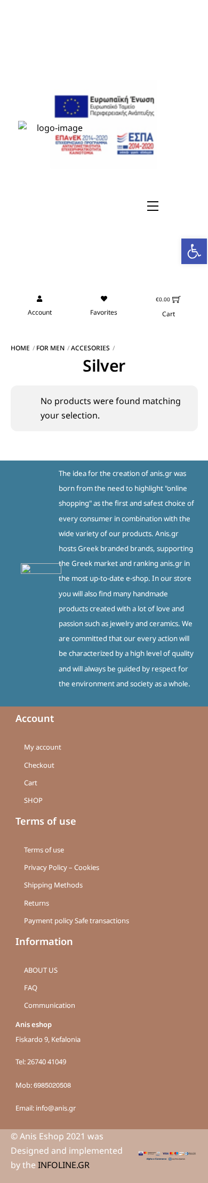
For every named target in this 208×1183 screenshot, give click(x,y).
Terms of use (44, 850)
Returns (36, 903)
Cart (30, 782)
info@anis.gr (56, 1108)
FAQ (30, 987)
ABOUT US (41, 970)
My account (42, 747)
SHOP (33, 800)
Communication (49, 1005)
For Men (50, 347)
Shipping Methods (53, 885)
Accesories (90, 347)
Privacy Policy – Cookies (61, 867)
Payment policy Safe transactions (76, 920)
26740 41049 (46, 1061)
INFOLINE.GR (64, 1165)
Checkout (39, 765)
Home (20, 347)
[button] (194, 251)
